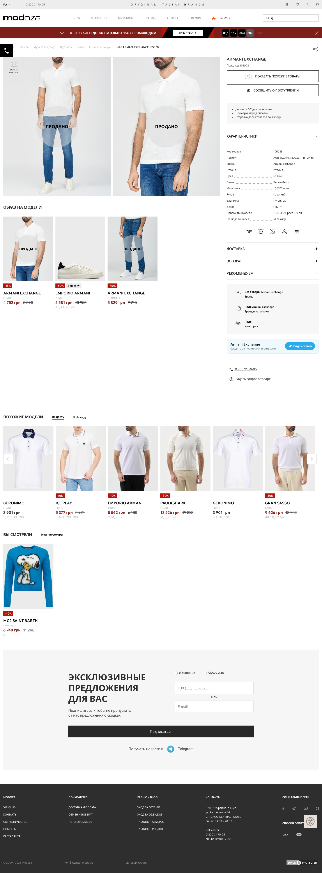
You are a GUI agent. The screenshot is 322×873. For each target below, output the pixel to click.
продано (28, 249)
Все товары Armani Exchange (264, 292)
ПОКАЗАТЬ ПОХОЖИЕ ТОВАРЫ (277, 76)
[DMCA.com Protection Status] (302, 862)
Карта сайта (11, 836)
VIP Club (9, 807)
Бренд (249, 296)
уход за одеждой (149, 814)
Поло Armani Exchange (259, 306)
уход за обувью (148, 807)
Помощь (9, 829)
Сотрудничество (15, 821)
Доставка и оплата (82, 807)
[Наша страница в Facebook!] (283, 808)
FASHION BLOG (147, 797)
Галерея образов (80, 821)
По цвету (58, 417)
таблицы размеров (151, 821)
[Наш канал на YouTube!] (306, 808)
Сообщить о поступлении (276, 90)
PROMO (221, 18)
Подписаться (161, 731)
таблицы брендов (150, 829)
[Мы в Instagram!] (317, 808)
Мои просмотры (52, 534)
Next (312, 459)
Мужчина (216, 673)
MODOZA (9, 797)
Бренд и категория (257, 311)
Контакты (10, 814)
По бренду (79, 417)
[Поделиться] (315, 49)
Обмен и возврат (81, 814)
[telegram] (293, 808)
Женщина (187, 673)
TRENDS (195, 18)
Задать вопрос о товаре (253, 379)
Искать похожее (14, 71)
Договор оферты (136, 862)
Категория (251, 326)
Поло (248, 321)
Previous (8, 459)
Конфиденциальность (79, 862)
